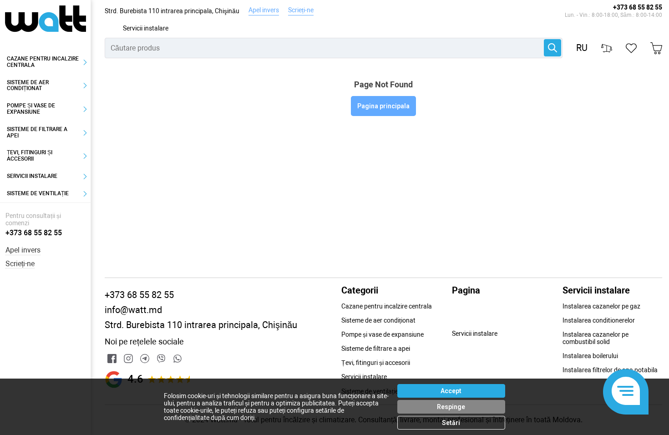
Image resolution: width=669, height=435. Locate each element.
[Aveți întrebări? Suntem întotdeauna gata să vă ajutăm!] (626, 392)
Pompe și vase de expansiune (31, 108)
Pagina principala (383, 106)
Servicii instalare (145, 28)
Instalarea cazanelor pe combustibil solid (595, 338)
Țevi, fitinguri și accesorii (29, 155)
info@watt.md (133, 310)
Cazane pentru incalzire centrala (43, 62)
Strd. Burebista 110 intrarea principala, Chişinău (172, 11)
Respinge (451, 406)
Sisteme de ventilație (38, 193)
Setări (451, 422)
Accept (451, 391)
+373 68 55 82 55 (637, 7)
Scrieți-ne (301, 10)
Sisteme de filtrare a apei (37, 132)
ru (582, 48)
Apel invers (263, 10)
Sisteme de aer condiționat (28, 85)
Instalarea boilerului (590, 355)
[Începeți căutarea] (552, 47)
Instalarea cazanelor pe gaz (601, 306)
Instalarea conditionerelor (599, 320)
